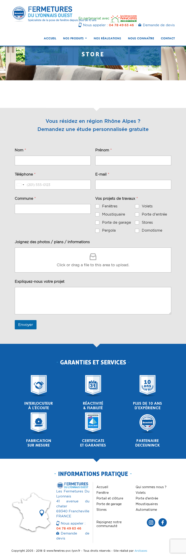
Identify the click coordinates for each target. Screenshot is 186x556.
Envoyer (25, 324)
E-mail (102, 174)
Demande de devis (159, 25)
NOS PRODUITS (74, 38)
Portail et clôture (109, 498)
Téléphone (25, 174)
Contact (168, 38)
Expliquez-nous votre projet (39, 281)
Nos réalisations (107, 38)
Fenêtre (102, 492)
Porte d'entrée (154, 214)
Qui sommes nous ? (151, 487)
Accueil (50, 38)
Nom (20, 150)
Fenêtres (109, 206)
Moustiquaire (113, 214)
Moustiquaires (147, 504)
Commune (25, 198)
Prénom (103, 150)
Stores (147, 222)
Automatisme (146, 509)
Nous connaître (141, 38)
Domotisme (152, 230)
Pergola (109, 230)
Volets (147, 206)
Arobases (141, 550)
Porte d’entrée (147, 498)
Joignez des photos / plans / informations (52, 242)
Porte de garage (116, 222)
